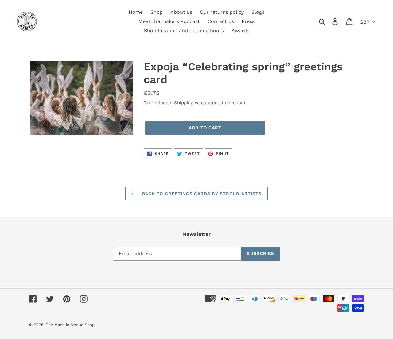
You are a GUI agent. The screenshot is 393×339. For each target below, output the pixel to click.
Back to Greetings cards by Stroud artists (201, 193)
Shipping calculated (196, 103)
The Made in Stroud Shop (70, 324)
